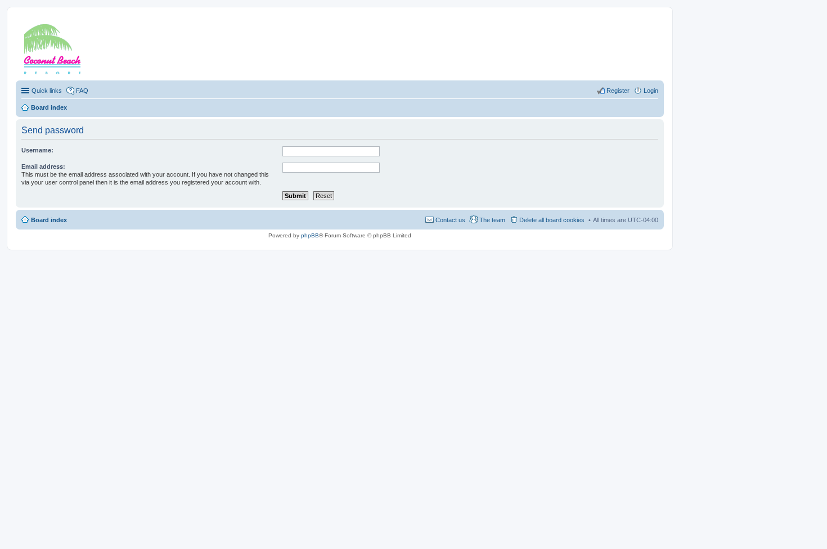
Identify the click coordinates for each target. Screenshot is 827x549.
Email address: (43, 166)
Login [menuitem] (651, 90)
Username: (37, 150)
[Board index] (67, 47)
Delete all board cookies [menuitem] (552, 220)
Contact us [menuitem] (450, 220)
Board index (49, 220)
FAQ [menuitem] (82, 90)
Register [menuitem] (618, 90)
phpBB (310, 235)
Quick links (47, 90)
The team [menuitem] (492, 220)
